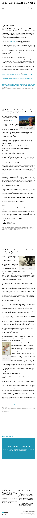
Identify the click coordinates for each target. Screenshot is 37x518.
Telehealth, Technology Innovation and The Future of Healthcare (9, 502)
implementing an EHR (21, 228)
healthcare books (9, 88)
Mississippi (14, 409)
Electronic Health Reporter (18, 3)
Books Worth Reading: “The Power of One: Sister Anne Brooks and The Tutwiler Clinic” (20, 30)
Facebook (27, 8)
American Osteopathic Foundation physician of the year (15, 227)
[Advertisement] (18, 17)
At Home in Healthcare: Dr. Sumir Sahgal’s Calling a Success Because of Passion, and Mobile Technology (17, 404)
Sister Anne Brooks (17, 88)
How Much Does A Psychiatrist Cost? (9, 490)
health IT (15, 228)
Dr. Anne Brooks (30, 227)
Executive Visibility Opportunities (18, 446)
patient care (4, 229)
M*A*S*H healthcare (30, 228)
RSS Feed (31, 8)
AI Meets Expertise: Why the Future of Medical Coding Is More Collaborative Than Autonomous (25, 495)
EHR (11, 408)
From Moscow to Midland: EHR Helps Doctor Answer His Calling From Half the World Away (17, 401)
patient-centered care (11, 229)
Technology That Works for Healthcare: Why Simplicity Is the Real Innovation (25, 499)
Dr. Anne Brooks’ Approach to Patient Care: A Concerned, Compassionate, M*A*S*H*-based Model (18, 84)
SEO (28, 513)
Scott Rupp (5, 87)
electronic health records (7, 228)
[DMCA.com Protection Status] (5, 512)
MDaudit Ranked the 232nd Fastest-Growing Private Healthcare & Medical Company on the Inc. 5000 (9, 493)
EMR (25, 408)
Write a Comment (5, 411)
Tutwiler (27, 409)
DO (4, 88)
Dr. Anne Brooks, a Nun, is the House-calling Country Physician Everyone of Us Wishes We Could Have (18, 83)
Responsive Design (23, 513)
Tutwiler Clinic (12, 41)
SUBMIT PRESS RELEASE (7, 436)
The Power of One (25, 88)
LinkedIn (29, 8)
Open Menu (3, 8)
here (11, 120)
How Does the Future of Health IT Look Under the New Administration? (9, 496)
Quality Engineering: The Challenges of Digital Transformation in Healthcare (9, 499)
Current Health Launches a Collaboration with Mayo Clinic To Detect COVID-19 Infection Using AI (18, 85)
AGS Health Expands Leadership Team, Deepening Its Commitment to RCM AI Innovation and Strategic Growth (26, 504)
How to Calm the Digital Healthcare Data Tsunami (26, 501)
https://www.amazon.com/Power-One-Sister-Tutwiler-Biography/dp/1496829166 (17, 74)
